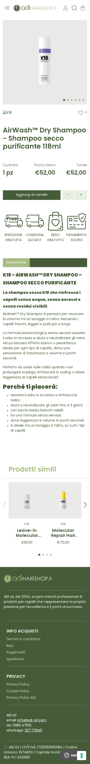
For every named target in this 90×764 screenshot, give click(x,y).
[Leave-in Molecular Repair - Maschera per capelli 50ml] (27, 500)
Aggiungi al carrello (32, 195)
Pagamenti (15, 652)
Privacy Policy (18, 684)
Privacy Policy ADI (21, 698)
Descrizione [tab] (16, 262)
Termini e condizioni (23, 639)
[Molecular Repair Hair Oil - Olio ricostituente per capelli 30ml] (63, 500)
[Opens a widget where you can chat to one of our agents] (72, 756)
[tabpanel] (45, 354)
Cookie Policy (17, 691)
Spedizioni (15, 659)
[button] (82, 113)
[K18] (7, 118)
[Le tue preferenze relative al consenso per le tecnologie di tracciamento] (81, 755)
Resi (9, 646)
